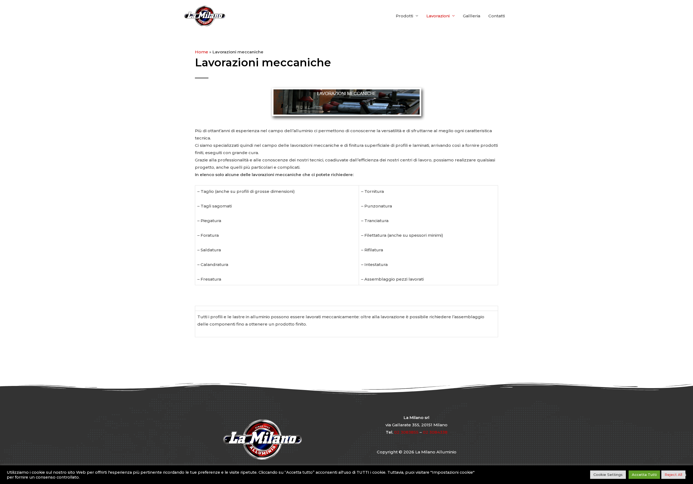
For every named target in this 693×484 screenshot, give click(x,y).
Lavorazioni (438, 15)
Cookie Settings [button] (608, 474)
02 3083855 (406, 432)
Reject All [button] (673, 474)
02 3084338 (435, 432)
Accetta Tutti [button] (644, 474)
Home (201, 51)
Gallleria (471, 15)
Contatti (496, 15)
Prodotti (404, 15)
